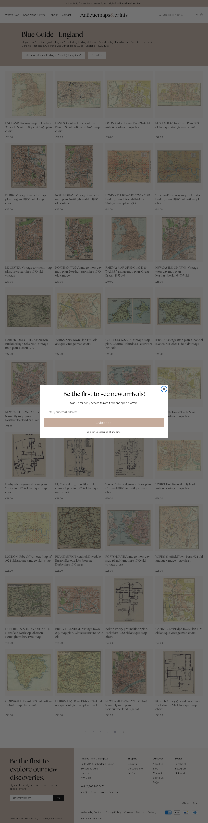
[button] (104, 394)
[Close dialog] (164, 389)
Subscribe (104, 423)
